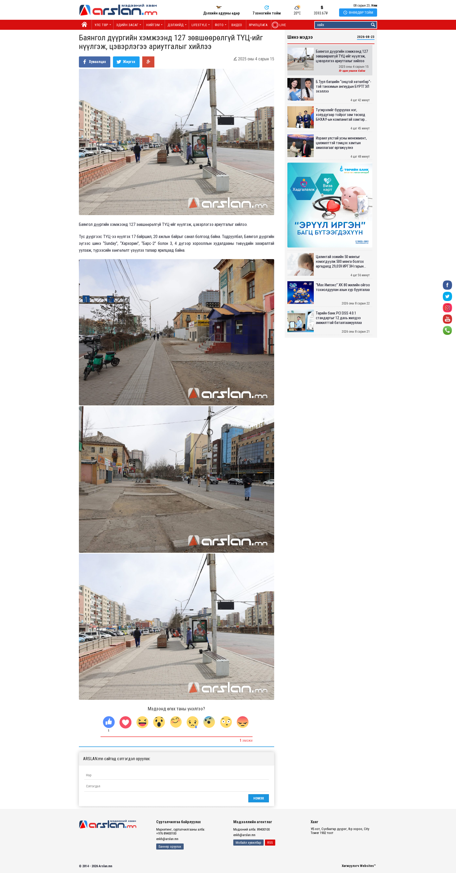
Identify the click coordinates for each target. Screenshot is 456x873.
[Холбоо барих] (447, 330)
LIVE (280, 25)
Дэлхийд (176, 25)
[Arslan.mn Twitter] (447, 296)
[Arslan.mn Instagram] (447, 307)
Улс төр (101, 25)
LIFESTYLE (199, 25)
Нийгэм (153, 25)
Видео (236, 25)
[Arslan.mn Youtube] (447, 318)
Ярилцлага (258, 25)
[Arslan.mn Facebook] (447, 284)
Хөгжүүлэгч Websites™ (359, 866)
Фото (219, 25)
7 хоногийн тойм (267, 13)
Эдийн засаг (127, 25)
